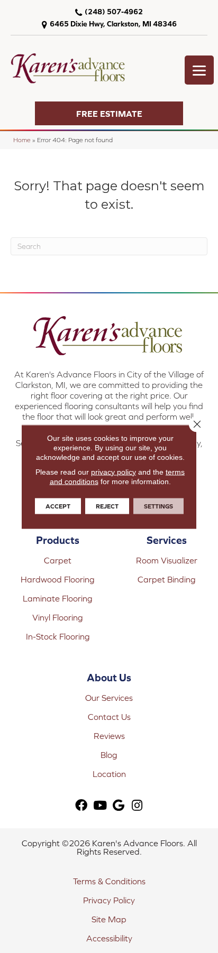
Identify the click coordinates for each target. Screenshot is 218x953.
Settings (158, 506)
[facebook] (81, 805)
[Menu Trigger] (199, 70)
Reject (107, 506)
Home (22, 139)
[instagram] (137, 805)
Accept (58, 506)
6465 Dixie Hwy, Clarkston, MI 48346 (113, 24)
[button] (109, 113)
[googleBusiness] (118, 805)
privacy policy (113, 471)
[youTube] (100, 805)
